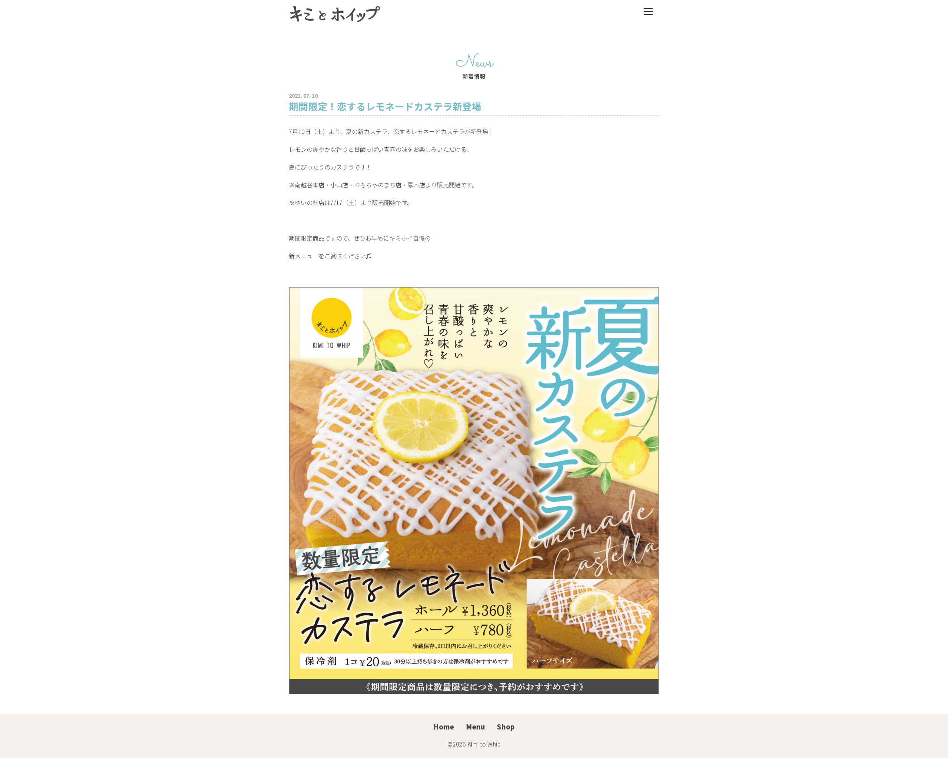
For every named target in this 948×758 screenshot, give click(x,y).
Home (443, 726)
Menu (475, 726)
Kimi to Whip (484, 743)
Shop (506, 726)
